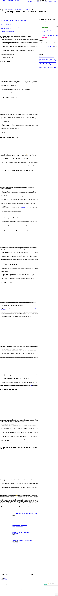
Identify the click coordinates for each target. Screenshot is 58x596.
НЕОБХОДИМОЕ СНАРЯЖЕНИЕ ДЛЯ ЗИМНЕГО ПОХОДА (10, 27)
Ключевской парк (45, 60)
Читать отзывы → (46, 584)
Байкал (51, 56)
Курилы (54, 60)
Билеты (55, 56)
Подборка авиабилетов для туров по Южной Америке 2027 (46, 46)
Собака (45, 67)
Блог (29, 576)
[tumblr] (54, 0)
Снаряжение (40, 67)
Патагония (48, 64)
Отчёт (44, 64)
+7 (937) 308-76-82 (6, 578)
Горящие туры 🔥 (42, 1)
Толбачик (52, 67)
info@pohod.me (10, 0)
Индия (51, 59)
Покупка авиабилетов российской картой (22, 540)
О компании (50, 1)
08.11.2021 (6, 9)
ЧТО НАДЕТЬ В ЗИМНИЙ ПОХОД (6, 28)
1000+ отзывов (17, 0)
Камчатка (40, 60)
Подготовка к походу (17, 9)
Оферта (30, 589)
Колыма (50, 60)
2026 (40, 56)
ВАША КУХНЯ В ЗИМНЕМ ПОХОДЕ (6, 24)
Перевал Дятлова (53, 64)
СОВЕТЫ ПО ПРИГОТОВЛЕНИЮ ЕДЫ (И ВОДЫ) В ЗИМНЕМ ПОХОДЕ (12, 25)
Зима (47, 59)
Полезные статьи (22, 9)
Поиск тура (37, 1)
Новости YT (40, 64)
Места (40, 63)
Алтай (48, 56)
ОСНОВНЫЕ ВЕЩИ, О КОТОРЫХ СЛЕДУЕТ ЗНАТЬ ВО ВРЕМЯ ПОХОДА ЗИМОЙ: (14, 20)
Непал (52, 63)
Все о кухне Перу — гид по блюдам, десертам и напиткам (46, 48)
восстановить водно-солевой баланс (24, 207)
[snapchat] (57, 0)
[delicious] (51, 0)
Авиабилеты (44, 56)
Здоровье (27, 9)
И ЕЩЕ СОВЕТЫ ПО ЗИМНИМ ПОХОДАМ (7, 31)
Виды (34, 1)
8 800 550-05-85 (4, 0)
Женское (40, 59)
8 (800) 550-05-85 (5, 577)
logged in (7, 566)
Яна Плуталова (11, 9)
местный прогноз (30, 385)
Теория (29, 9)
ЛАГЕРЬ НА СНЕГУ (4, 21)
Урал (55, 67)
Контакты (54, 1)
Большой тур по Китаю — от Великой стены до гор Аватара (50, 21)
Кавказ (54, 59)
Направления (30, 1)
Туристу (46, 1)
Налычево (49, 63)
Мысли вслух (44, 63)
